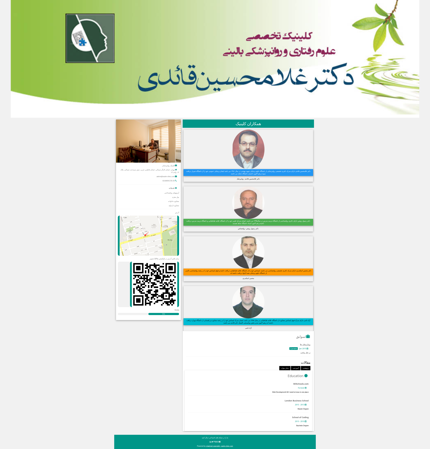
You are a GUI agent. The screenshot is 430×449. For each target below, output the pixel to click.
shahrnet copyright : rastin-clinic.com (219, 446)
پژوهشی (306, 368)
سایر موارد (285, 368)
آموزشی (296, 368)
